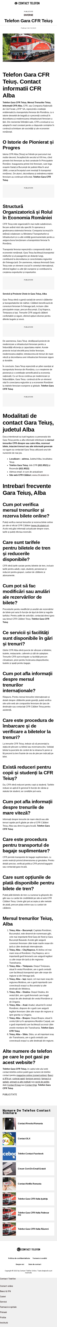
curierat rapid (18, 1078)
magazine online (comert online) (31, 1075)
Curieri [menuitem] (3, 1296)
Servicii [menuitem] (3, 1302)
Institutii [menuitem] (4, 1322)
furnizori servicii (33, 1078)
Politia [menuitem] (3, 1317)
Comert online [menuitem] (6, 1286)
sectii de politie (42, 1082)
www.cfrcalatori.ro (40, 475)
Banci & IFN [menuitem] (5, 1291)
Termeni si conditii (39, 1258)
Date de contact (34, 1264)
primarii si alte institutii (20, 1082)
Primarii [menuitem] (3, 1312)
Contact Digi (31, 1085)
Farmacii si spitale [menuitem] (8, 1307)
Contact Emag (14, 1085)
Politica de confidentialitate (19, 1258)
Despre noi (20, 1264)
